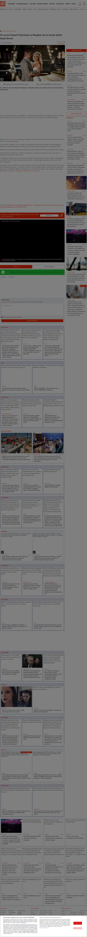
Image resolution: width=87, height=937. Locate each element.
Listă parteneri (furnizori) (44, 927)
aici (6, 929)
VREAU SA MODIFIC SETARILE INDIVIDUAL (77, 928)
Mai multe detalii (23, 922)
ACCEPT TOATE (77, 923)
